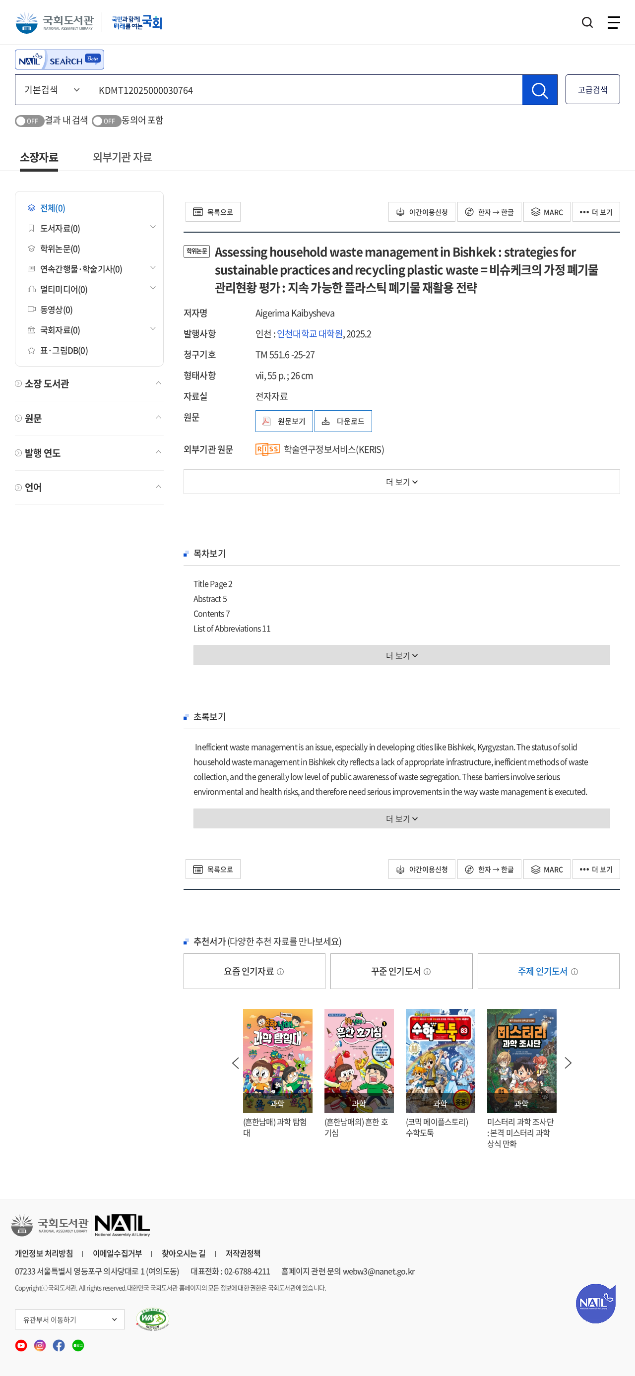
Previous (235, 1063)
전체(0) (52, 207)
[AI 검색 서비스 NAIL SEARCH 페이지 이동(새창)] (59, 59)
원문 (33, 418)
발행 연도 (43, 453)
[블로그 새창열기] (78, 1342)
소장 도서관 (47, 383)
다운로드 (351, 421)
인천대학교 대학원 (310, 333)
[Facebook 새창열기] (59, 1342)
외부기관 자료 (122, 156)
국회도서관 (54, 22)
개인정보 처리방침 (44, 1253)
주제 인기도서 (544, 971)
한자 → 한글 (495, 212)
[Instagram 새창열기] (41, 1342)
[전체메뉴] (614, 22)
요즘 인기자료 (249, 971)
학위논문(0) (60, 248)
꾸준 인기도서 (397, 971)
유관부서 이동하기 (49, 1319)
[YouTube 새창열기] (22, 1342)
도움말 (280, 972)
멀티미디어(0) (64, 289)
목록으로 (219, 212)
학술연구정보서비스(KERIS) (334, 449)
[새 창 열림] (153, 1319)
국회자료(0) (60, 329)
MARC (553, 212)
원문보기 (292, 421)
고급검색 (593, 89)
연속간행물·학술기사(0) (81, 268)
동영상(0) (56, 309)
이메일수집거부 (117, 1253)
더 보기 (602, 212)
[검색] (539, 90)
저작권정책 (243, 1253)
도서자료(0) (60, 228)
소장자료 (39, 156)
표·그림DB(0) (64, 350)
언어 (33, 487)
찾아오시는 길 (183, 1253)
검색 (587, 22)
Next (568, 1063)
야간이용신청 (428, 212)
